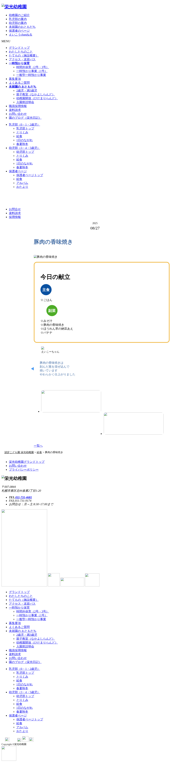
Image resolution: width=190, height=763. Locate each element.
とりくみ (22, 132)
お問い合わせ (18, 113)
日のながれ (24, 140)
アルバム (22, 182)
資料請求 (15, 109)
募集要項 (15, 78)
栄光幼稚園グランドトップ (27, 461)
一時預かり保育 (19, 607)
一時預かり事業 (32, 71)
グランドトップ (19, 47)
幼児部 (24, 147)
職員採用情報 (18, 106)
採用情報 (15, 217)
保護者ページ (18, 171)
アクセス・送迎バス (22, 59)
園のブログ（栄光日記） (25, 117)
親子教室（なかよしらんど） (35, 94)
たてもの (24, 55)
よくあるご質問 (19, 82)
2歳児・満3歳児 (26, 90)
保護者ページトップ (29, 175)
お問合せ (15, 209)
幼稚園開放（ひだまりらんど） (37, 98)
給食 (19, 136)
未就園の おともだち (22, 630)
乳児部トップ (25, 128)
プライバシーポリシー (24, 469)
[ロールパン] (71, 401)
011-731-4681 (23, 497)
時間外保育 (32, 67)
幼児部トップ (25, 151)
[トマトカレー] (134, 423)
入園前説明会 (25, 102)
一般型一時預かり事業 (31, 74)
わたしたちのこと (21, 51)
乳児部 (24, 124)
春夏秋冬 (22, 144)
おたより (22, 186)
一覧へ (38, 445)
